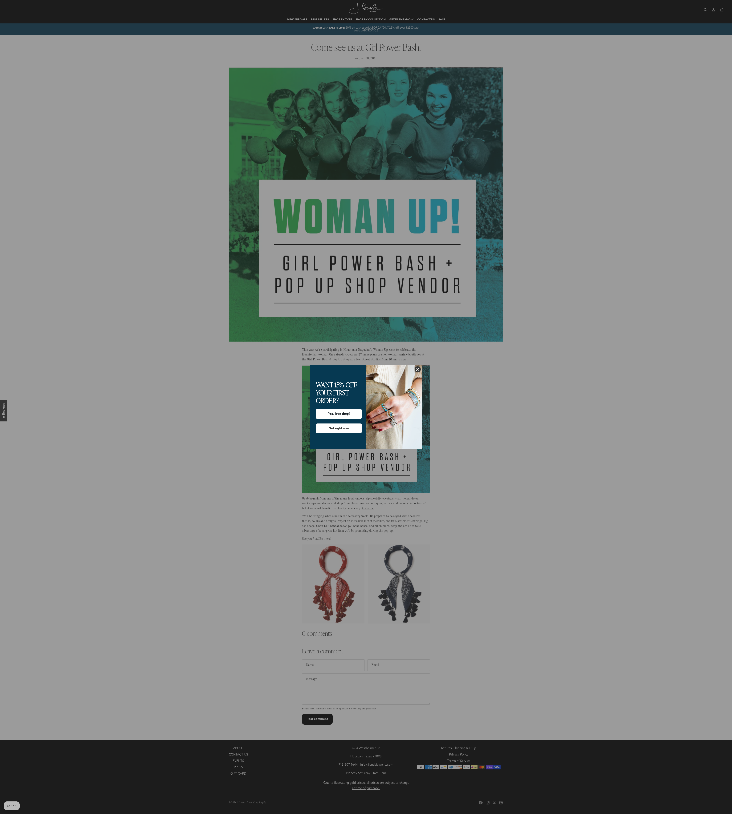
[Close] (417, 369)
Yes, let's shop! (339, 413)
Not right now (339, 428)
